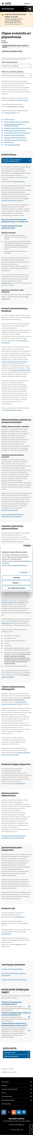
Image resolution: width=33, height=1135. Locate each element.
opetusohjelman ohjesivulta (9, 510)
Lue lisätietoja (23, 572)
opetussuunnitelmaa (18, 181)
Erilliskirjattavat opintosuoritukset (15, 130)
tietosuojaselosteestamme (18, 565)
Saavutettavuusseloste (8, 1100)
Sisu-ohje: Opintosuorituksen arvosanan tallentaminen (12, 160)
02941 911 (21, 1124)
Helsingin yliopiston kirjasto (9, 1089)
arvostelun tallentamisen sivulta (20, 370)
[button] (29, 66)
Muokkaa (15, 583)
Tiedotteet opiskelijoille (11, 1056)
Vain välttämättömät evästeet (16, 588)
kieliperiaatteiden (10, 113)
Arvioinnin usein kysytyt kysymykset (11, 969)
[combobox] (15, 66)
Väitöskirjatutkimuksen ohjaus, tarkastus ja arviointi (15, 46)
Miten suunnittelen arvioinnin (19, 100)
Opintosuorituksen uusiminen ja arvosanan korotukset (14, 125)
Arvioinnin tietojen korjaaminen (14, 135)
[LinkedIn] (19, 1112)
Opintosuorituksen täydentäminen (15, 137)
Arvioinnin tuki (9, 142)
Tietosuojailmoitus (6, 1096)
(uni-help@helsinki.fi (18, 783)
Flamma (3, 1093)
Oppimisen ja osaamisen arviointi (12, 51)
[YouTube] (14, 1112)
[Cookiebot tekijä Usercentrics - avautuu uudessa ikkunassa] (23, 546)
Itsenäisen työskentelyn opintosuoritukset (17, 128)
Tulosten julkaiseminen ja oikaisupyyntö (17, 133)
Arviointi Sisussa (9, 119)
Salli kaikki (16, 577)
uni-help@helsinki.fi (19, 917)
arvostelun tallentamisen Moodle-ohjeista (13, 361)
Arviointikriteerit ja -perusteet (15, 106)
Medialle (4, 1085)
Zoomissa (4, 923)
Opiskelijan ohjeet (9, 1052)
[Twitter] (8, 1112)
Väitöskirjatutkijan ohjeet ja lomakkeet (12, 602)
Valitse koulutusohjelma (9, 62)
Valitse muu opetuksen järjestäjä (12, 72)
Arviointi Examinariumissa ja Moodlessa (16, 122)
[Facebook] (3, 1112)
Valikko (30, 9)
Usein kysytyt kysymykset (12, 145)
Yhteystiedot (5, 1082)
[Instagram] (24, 1112)
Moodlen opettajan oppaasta (13, 410)
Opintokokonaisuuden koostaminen (15, 140)
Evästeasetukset (6, 1104)
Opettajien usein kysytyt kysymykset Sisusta (14, 979)
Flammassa (19, 944)
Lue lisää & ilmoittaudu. (13, 24)
